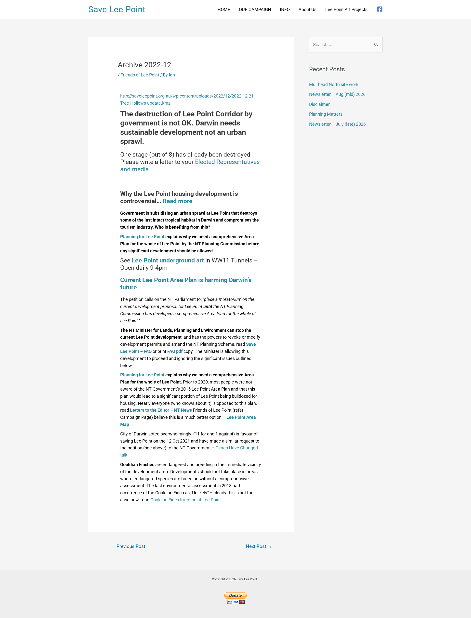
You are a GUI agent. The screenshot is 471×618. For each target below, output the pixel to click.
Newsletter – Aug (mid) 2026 (337, 94)
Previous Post (128, 546)
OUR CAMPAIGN (255, 9)
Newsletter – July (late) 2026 (337, 124)
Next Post (259, 546)
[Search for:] (346, 44)
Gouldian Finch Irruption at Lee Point (185, 499)
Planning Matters (325, 114)
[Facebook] (380, 9)
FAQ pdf (175, 351)
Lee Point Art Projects (346, 9)
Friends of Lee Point (139, 74)
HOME (224, 9)
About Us (307, 9)
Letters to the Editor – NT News (161, 410)
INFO (285, 9)
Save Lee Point (116, 9)
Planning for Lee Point (142, 236)
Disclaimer (319, 104)
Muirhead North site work (333, 84)
